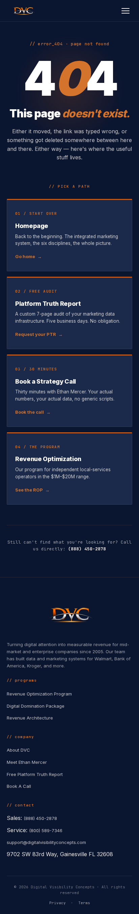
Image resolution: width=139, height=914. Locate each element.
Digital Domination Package (35, 706)
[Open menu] (125, 10)
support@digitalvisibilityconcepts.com (46, 842)
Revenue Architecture (30, 718)
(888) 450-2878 (87, 549)
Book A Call (19, 786)
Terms (84, 902)
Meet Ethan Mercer (27, 762)
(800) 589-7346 (45, 830)
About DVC (18, 750)
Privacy (57, 902)
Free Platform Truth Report (35, 774)
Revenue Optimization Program (39, 693)
